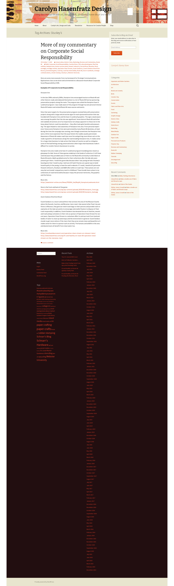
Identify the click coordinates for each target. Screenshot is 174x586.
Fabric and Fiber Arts (117, 106)
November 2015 (91, 542)
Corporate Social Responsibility (58, 64)
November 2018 (91, 435)
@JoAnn (39, 299)
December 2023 (91, 288)
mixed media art (46, 321)
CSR (79, 64)
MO (52, 321)
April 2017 (89, 492)
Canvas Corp (45, 301)
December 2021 (91, 332)
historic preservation (61, 66)
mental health (40, 318)
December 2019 (91, 404)
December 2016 (91, 504)
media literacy (51, 315)
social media (45, 348)
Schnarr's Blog (44, 336)
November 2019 (91, 407)
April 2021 (89, 357)
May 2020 (89, 388)
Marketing (76, 62)
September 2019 (92, 413)
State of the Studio (126, 184)
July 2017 (89, 482)
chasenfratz (114, 179)
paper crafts (44, 329)
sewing (38, 348)
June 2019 (90, 423)
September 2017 (92, 476)
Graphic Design (115, 116)
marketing (45, 313)
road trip (60, 70)
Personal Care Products (118, 141)
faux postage (43, 309)
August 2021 (90, 344)
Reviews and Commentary (88, 62)
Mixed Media (115, 131)
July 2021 (89, 348)
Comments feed (41, 273)
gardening (48, 309)
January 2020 (90, 401)
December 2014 (91, 570)
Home (36, 25)
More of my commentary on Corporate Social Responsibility (68, 51)
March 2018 (90, 457)
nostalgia (43, 68)
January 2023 (90, 301)
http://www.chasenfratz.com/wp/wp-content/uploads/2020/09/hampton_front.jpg (69, 190)
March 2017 (90, 495)
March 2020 (90, 395)
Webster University (74, 73)
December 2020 (91, 370)
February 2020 (91, 398)
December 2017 (91, 467)
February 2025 (91, 263)
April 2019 (89, 426)
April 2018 (89, 454)
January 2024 (90, 285)
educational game (86, 64)
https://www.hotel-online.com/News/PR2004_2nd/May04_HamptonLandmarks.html (70, 182)
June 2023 (90, 294)
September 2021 (92, 341)
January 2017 (90, 501)
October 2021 (91, 338)
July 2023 (89, 291)
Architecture (115, 84)
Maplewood (40, 313)
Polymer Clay (115, 144)
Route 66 (79, 70)
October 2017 (91, 473)
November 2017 (91, 470)
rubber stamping (46, 332)
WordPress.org (41, 276)
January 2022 (90, 329)
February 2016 (91, 532)
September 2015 (92, 548)
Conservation (60, 62)
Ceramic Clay (115, 97)
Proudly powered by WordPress (44, 582)
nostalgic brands (52, 68)
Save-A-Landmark (88, 70)
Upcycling (114, 163)
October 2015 (91, 545)
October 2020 (91, 376)
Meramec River (93, 66)
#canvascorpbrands (42, 288)
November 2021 (91, 335)
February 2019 (91, 429)
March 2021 (90, 360)
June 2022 (90, 313)
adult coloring (45, 299)
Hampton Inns (50, 66)
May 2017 (89, 488)
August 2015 (90, 551)
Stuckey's (64, 73)
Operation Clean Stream (65, 68)
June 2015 (90, 557)
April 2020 (89, 391)
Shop (111, 25)
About (45, 25)
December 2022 (91, 304)
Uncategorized (115, 159)
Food (112, 109)
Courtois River (73, 64)
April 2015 (89, 560)
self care (51, 345)
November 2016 (91, 507)
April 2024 (89, 279)
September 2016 (92, 514)
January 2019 (90, 432)
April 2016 (89, 526)
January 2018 (90, 463)
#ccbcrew (50, 288)
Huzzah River (84, 66)
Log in (38, 266)
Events (113, 103)
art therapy (39, 301)
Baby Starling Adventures (127, 176)
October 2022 (91, 307)
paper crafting (44, 324)
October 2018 (91, 438)
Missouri (45, 318)
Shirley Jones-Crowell (117, 187)
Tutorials (113, 156)
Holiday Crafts (115, 122)
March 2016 (90, 529)
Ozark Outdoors (78, 68)
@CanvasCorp (49, 297)
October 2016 (91, 510)
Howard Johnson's (74, 66)
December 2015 (91, 539)
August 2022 (90, 310)
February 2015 (91, 567)
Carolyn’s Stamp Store (120, 65)
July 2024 (89, 269)
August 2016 (90, 517)
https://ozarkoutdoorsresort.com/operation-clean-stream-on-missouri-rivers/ (68, 233)
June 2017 (90, 485)
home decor (46, 311)
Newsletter (78, 25)
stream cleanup (56, 73)
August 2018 (90, 442)
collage (45, 306)
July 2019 (89, 420)
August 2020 (90, 382)
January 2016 (90, 535)
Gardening (114, 113)
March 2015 (90, 564)
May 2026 (89, 257)
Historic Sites (68, 62)
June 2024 (90, 272)
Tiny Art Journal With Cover (70, 257)
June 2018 (90, 448)
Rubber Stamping (116, 153)
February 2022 (91, 326)
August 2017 (90, 479)
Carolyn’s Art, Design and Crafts (61, 25)
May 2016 (89, 523)
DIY (49, 306)
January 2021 (90, 366)
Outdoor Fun (115, 134)
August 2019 (90, 416)
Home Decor (115, 125)
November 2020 (91, 373)
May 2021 (89, 354)
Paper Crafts (115, 138)
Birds (112, 94)
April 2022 (89, 319)
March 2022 (90, 323)
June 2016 (90, 520)
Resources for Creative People (96, 25)
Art (112, 87)
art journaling (52, 299)
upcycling (42, 356)
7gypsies (41, 297)
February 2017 (91, 498)
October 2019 (91, 410)
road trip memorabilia (69, 70)
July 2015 (89, 554)
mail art (52, 311)
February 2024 (91, 282)
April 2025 (89, 260)
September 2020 (92, 379)
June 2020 (90, 385)
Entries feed (40, 269)
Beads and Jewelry (117, 91)
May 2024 (89, 276)
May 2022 (89, 316)
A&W (47, 64)
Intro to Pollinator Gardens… (70, 260)
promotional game (51, 70)
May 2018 (89, 451)
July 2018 (89, 445)
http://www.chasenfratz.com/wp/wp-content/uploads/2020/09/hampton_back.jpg (69, 192)
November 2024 (91, 266)
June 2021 (90, 351)
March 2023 (90, 298)
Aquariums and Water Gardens (120, 81)
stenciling (48, 353)
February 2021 (91, 363)
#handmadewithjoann (45, 291)
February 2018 (91, 460)
